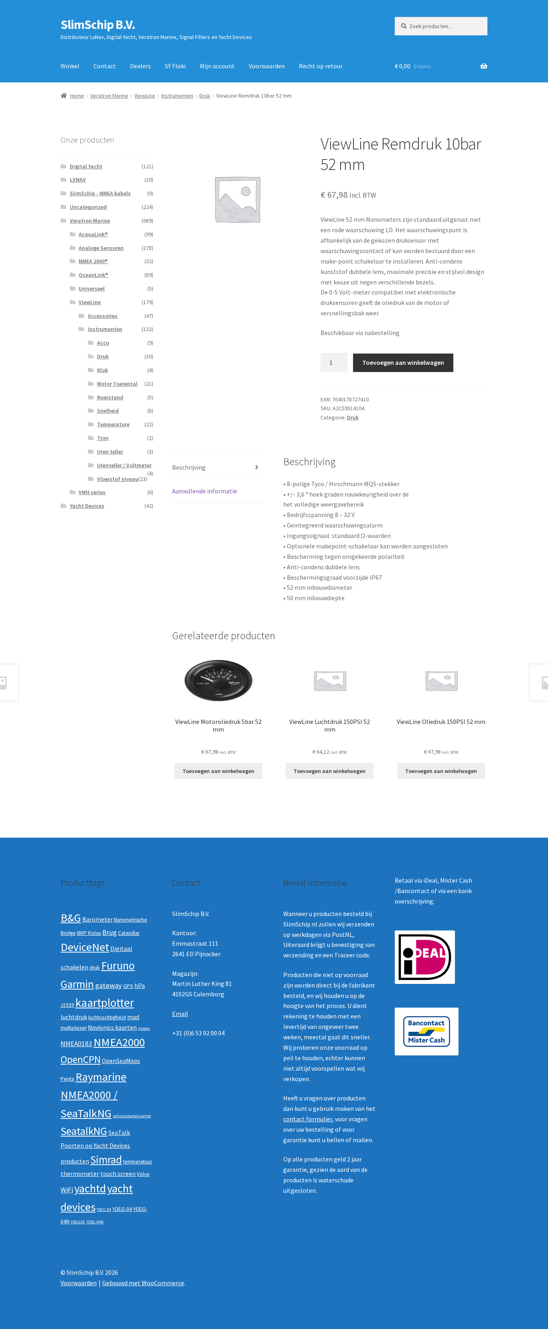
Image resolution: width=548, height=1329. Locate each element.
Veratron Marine (109, 95)
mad (133, 1017)
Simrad (106, 1160)
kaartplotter (104, 1002)
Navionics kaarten (112, 1027)
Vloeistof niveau (117, 479)
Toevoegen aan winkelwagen (403, 362)
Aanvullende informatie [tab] (204, 491)
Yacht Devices (87, 505)
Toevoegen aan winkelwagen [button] (218, 771)
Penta (67, 1078)
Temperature (113, 424)
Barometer (97, 919)
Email (180, 1014)
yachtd (90, 1188)
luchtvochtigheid (107, 1017)
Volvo (143, 1174)
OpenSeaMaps (121, 1061)
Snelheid (108, 410)
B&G (71, 917)
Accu (103, 342)
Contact (104, 66)
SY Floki (175, 66)
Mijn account (217, 66)
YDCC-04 (104, 1209)
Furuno (118, 965)
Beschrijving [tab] (189, 467)
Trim (103, 438)
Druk (204, 95)
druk (94, 967)
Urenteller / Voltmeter (124, 465)
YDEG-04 (122, 1209)
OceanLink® (93, 274)
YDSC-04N (95, 1222)
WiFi (67, 1190)
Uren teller (110, 451)
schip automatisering (132, 1115)
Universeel (92, 288)
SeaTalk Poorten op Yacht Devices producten (95, 1147)
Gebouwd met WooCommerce (143, 1283)
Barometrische (130, 919)
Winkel (70, 66)
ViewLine (144, 95)
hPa (139, 986)
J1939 (67, 1005)
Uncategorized (88, 207)
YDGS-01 (78, 1222)
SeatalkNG (84, 1131)
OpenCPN (81, 1059)
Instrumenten (177, 95)
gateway (108, 985)
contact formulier (307, 1119)
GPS (128, 986)
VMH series (92, 492)
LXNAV (78, 179)
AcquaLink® (93, 234)
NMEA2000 (119, 1042)
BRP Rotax (89, 933)
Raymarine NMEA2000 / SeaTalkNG (93, 1094)
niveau (144, 1028)
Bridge (68, 933)
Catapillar (129, 933)
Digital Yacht (86, 166)
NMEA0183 (76, 1043)
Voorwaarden (267, 66)
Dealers (140, 66)
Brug (109, 932)
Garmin (77, 984)
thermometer (80, 1174)
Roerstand (110, 397)
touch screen (118, 1174)
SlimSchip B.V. (98, 24)
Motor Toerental (117, 383)
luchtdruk (74, 1017)
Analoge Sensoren (101, 247)
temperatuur (137, 1161)
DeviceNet (85, 947)
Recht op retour (321, 66)
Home (77, 95)
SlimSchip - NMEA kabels (100, 193)
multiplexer (74, 1027)
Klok (102, 370)
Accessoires (103, 315)
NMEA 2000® (93, 261)
